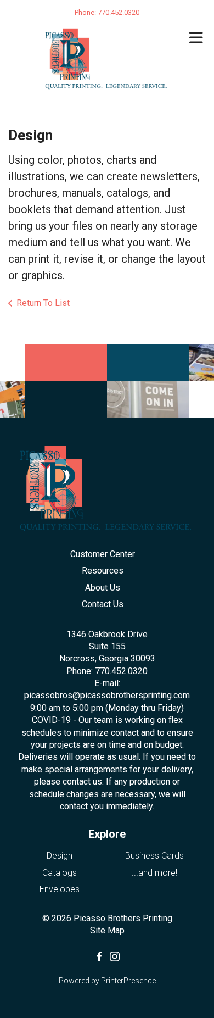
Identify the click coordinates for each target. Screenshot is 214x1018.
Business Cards (154, 855)
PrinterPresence (128, 980)
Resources (102, 570)
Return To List (43, 303)
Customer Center (102, 554)
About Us (102, 587)
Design (59, 855)
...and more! (154, 872)
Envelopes (60, 889)
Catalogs (59, 872)
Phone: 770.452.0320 (107, 671)
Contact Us (102, 604)
